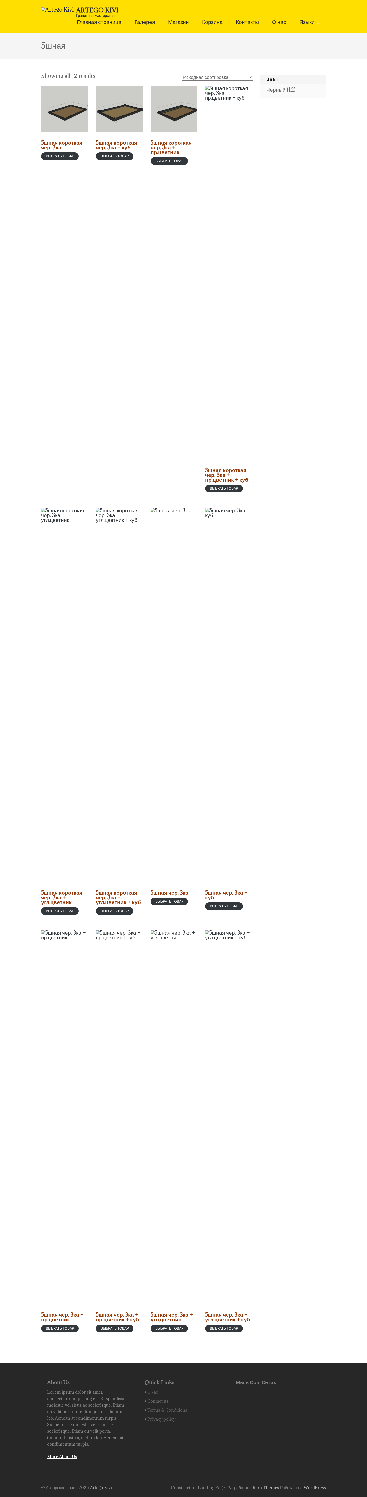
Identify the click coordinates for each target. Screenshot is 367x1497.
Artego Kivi (97, 10)
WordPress (315, 1487)
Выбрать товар (60, 156)
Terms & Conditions (167, 1410)
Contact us (157, 1401)
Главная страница (99, 22)
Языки (307, 22)
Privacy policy (161, 1419)
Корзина (212, 22)
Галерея (145, 22)
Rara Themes (266, 1487)
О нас (279, 22)
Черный (276, 89)
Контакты (247, 22)
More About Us (62, 1456)
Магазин (178, 22)
